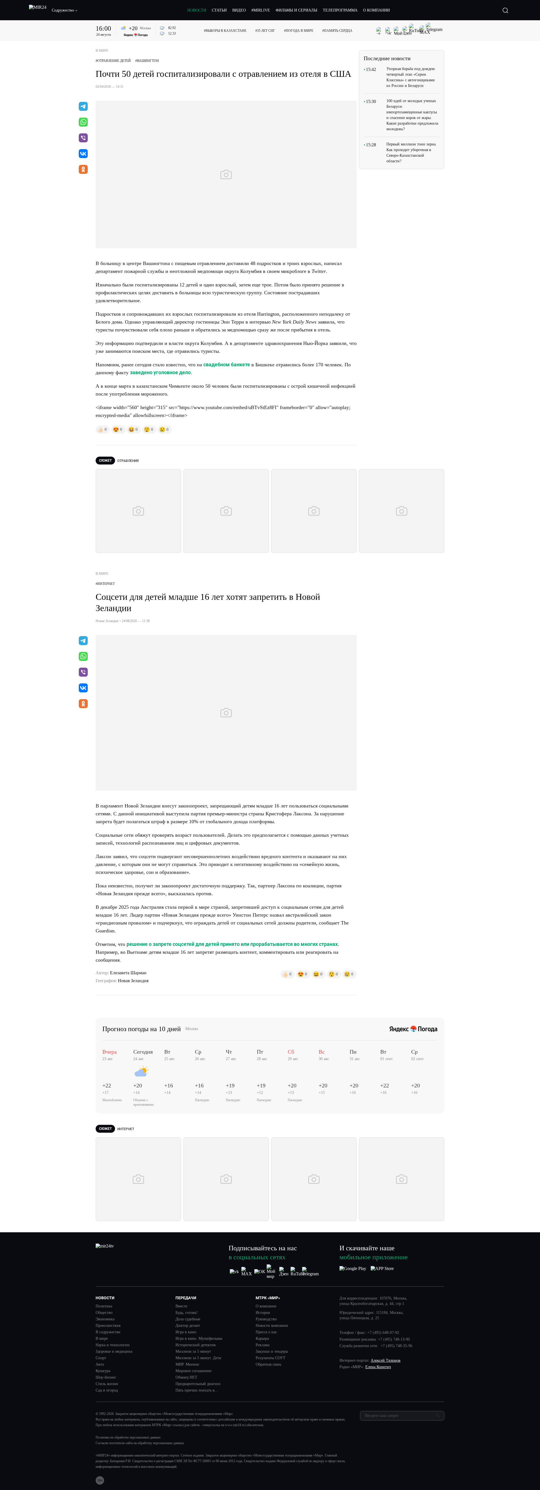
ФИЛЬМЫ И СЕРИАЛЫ (296, 10)
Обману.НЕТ (186, 1377)
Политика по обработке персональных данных (128, 1437)
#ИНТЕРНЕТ (105, 584)
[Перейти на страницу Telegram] (310, 1271)
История (263, 1313)
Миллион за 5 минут (193, 1352)
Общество (104, 1313)
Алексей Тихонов (385, 1360)
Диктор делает (188, 1326)
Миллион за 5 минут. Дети (198, 1358)
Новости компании (272, 1326)
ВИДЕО (239, 10)
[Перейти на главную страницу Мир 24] (37, 10)
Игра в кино (186, 1332)
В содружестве (108, 1332)
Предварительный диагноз (198, 1384)
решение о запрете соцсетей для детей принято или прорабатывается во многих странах (232, 944)
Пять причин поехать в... (197, 1390)
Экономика (105, 1319)
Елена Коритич (378, 1367)
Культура (103, 1371)
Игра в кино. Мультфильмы (199, 1339)
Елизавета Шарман (128, 972)
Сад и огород (107, 1390)
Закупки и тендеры (272, 1352)
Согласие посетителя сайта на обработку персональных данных (140, 1443)
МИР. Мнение (187, 1364)
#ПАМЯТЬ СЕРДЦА (337, 31)
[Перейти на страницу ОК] (259, 1271)
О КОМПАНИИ (376, 10)
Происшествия (108, 1326)
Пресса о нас (266, 1332)
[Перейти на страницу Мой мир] (272, 1271)
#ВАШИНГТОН (147, 61)
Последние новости (387, 58)
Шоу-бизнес (106, 1377)
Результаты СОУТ (270, 1358)
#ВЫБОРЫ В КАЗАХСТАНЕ (225, 31)
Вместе (181, 1306)
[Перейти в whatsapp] (83, 122)
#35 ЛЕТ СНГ (265, 31)
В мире (102, 1339)
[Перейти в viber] (83, 138)
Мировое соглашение (194, 1371)
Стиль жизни (107, 1384)
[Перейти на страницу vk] (234, 1271)
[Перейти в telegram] (83, 107)
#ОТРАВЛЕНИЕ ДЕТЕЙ (113, 61)
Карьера (262, 1339)
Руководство (266, 1319)
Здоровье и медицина (114, 1352)
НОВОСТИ (196, 10)
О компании (266, 1306)
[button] (64, 10)
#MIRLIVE (260, 10)
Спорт (101, 1358)
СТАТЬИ (219, 10)
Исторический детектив (196, 1345)
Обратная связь (268, 1364)
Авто (100, 1364)
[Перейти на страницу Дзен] (285, 1271)
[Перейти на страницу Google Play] (352, 1271)
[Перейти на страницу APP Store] (382, 1271)
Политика (104, 1306)
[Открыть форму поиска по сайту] (505, 10)
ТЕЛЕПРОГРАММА (340, 10)
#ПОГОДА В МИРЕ (298, 31)
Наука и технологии (113, 1345)
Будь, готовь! (187, 1313)
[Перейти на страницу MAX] (247, 1271)
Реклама (262, 1345)
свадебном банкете (226, 364)
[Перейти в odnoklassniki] (83, 170)
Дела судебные (188, 1319)
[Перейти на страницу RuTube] (298, 1271)
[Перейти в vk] (83, 154)
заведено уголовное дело (160, 372)
